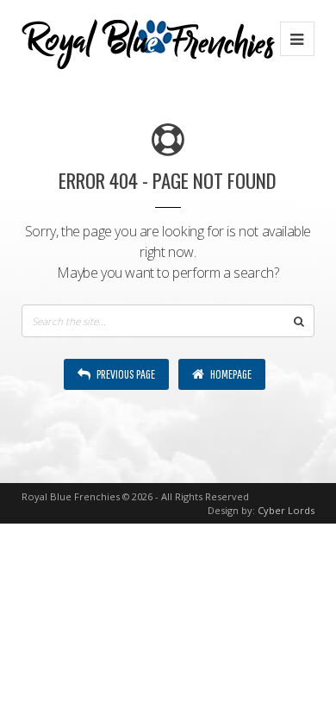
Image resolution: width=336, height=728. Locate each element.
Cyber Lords (286, 510)
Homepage (230, 374)
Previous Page (125, 374)
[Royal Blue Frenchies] (148, 39)
